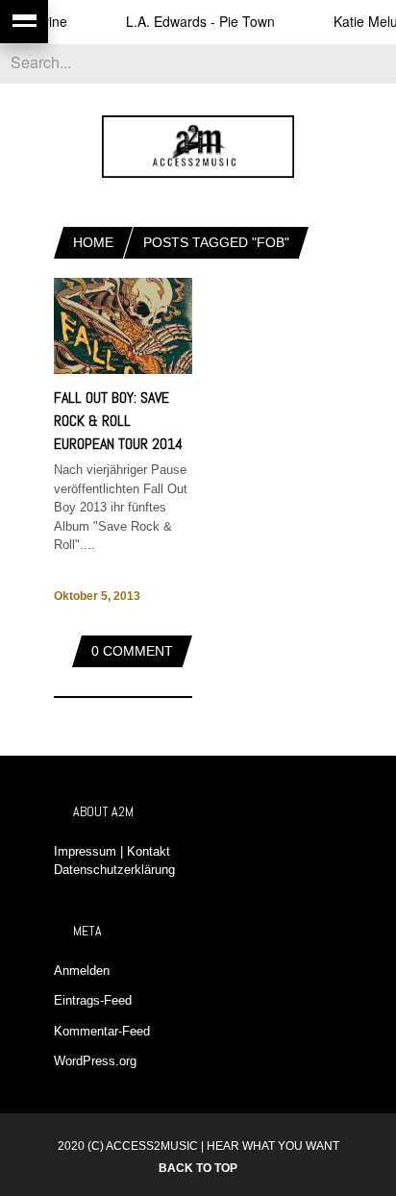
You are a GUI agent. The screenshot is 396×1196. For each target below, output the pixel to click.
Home (93, 242)
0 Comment (132, 651)
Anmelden (82, 970)
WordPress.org (95, 1061)
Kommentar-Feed (102, 1031)
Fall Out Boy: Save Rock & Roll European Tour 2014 (118, 420)
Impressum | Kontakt (112, 851)
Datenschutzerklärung (114, 869)
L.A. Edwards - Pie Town (192, 21)
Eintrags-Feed (93, 1000)
